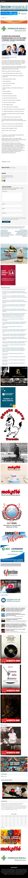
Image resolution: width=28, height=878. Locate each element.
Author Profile (12, 167)
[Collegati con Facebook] (4, 180)
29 (6, 825)
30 (10, 825)
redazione (3, 41)
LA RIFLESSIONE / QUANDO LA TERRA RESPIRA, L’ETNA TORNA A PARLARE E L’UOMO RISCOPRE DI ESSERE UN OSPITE (14, 292)
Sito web (4, 213)
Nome (3, 204)
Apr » (4, 827)
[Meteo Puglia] (4, 776)
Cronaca (8, 161)
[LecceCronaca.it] (14, 10)
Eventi (2, 606)
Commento (5, 191)
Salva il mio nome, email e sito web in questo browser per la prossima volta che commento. (14, 218)
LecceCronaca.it (14, 867)
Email (3, 208)
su (4, 289)
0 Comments (13, 41)
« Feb (2, 827)
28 (2, 825)
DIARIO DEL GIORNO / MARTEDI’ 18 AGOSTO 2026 (16, 289)
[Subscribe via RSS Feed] (2, 180)
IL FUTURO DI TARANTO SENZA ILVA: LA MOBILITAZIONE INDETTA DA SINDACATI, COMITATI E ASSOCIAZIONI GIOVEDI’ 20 (15, 614)
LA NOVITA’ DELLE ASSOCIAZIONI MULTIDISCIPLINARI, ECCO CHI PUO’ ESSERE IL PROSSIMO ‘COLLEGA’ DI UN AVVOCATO (14, 38)
